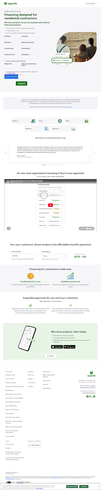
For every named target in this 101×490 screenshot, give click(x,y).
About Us (31, 375)
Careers (30, 378)
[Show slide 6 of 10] (52, 165)
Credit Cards (10, 378)
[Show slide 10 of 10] (62, 165)
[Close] (98, 486)
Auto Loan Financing (12, 409)
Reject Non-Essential (72, 486)
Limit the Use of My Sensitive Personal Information (15, 458)
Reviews (30, 386)
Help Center (46, 380)
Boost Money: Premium (13, 402)
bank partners (57, 476)
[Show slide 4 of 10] (46, 165)
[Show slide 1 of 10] (38, 165)
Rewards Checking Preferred (15, 386)
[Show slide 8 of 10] (57, 165)
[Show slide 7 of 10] (54, 165)
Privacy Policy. (39, 488)
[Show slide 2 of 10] (41, 165)
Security (45, 384)
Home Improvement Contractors (12, 431)
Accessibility (47, 388)
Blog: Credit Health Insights (49, 375)
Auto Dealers (10, 413)
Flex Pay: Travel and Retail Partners (14, 422)
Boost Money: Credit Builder (14, 398)
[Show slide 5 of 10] (49, 165)
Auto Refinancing (11, 405)
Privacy (8, 448)
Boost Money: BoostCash (13, 394)
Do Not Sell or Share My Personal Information (13, 452)
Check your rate (67, 107)
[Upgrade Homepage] (10, 3)
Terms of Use (10, 444)
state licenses (57, 477)
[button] (5, 152)
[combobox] (54, 256)
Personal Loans (10, 375)
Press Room (31, 382)
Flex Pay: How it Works (13, 417)
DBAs (79, 477)
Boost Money (10, 390)
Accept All (83, 486)
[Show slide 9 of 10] (60, 165)
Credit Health (10, 436)
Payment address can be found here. (87, 386)
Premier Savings (11, 382)
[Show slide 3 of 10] (44, 165)
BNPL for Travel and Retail (14, 426)
